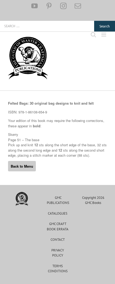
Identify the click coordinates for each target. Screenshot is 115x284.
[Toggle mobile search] (93, 34)
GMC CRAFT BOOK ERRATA (57, 226)
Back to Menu (22, 166)
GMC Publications (58, 200)
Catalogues (57, 213)
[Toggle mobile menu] (104, 34)
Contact (58, 239)
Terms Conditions (58, 269)
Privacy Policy (57, 253)
